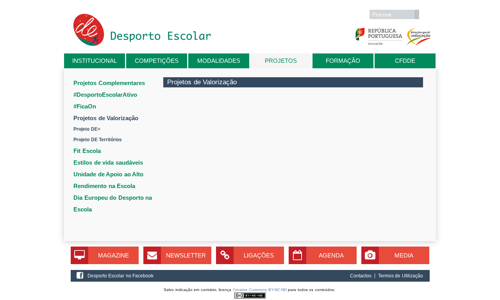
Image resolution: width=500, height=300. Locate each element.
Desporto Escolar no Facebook (121, 276)
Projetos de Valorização (105, 118)
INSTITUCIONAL (94, 60)
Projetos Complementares (109, 83)
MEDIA (404, 255)
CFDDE (405, 60)
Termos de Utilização (400, 275)
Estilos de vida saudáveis (108, 162)
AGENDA (331, 255)
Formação (343, 60)
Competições (157, 60)
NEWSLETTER (186, 255)
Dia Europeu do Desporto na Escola (112, 203)
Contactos (360, 275)
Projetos (281, 60)
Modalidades (218, 60)
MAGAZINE (113, 255)
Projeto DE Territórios (97, 139)
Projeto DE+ (86, 129)
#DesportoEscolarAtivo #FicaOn (105, 100)
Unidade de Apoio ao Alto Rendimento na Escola (108, 180)
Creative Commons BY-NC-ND (260, 290)
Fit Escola (87, 150)
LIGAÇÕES (259, 255)
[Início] (142, 44)
